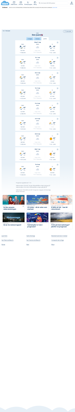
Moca (52, 244)
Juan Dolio (4, 236)
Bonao (3, 244)
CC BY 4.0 (46, 185)
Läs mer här (54, 7)
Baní (28, 244)
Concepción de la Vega (57, 240)
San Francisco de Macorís (33, 240)
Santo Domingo (31, 236)
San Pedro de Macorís (7, 240)
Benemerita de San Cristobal (59, 236)
